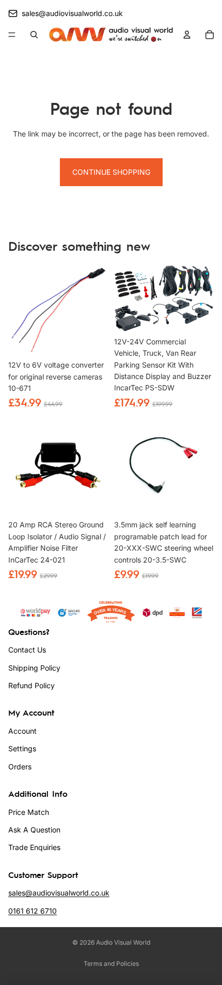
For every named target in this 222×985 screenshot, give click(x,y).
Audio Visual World (123, 942)
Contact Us (27, 649)
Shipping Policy (34, 667)
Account (22, 730)
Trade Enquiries (34, 847)
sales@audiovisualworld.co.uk (58, 892)
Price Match (28, 812)
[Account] (187, 34)
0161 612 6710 (32, 910)
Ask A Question (34, 829)
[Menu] (12, 35)
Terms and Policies (111, 963)
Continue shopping (111, 172)
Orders (19, 766)
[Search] (34, 34)
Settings (22, 748)
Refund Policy (31, 685)
